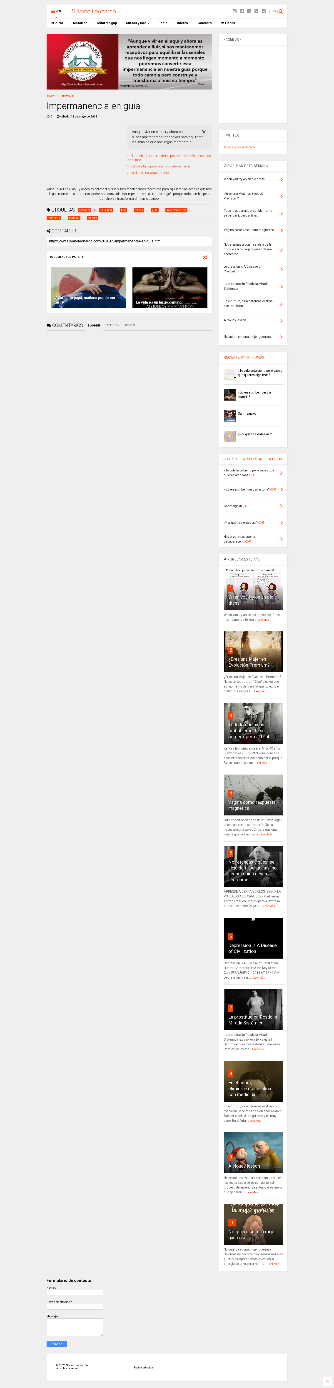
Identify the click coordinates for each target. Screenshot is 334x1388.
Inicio (58, 23)
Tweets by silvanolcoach (239, 147)
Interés (182, 23)
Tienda (229, 23)
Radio (162, 23)
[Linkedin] (249, 11)
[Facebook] (264, 11)
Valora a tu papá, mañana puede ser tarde (160, 166)
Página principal (143, 1367)
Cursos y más (136, 23)
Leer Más (263, 619)
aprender (68, 95)
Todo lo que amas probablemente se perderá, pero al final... (250, 730)
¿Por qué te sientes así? (255, 434)
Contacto (204, 23)
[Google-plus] (256, 11)
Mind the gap (107, 23)
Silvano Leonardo (94, 11)
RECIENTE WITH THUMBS (244, 357)
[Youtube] (235, 11)
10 (231, 1222)
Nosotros (79, 23)
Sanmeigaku (247, 413)
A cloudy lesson (244, 1166)
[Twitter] (242, 11)
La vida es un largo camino (149, 172)
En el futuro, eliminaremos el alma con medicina (249, 1088)
